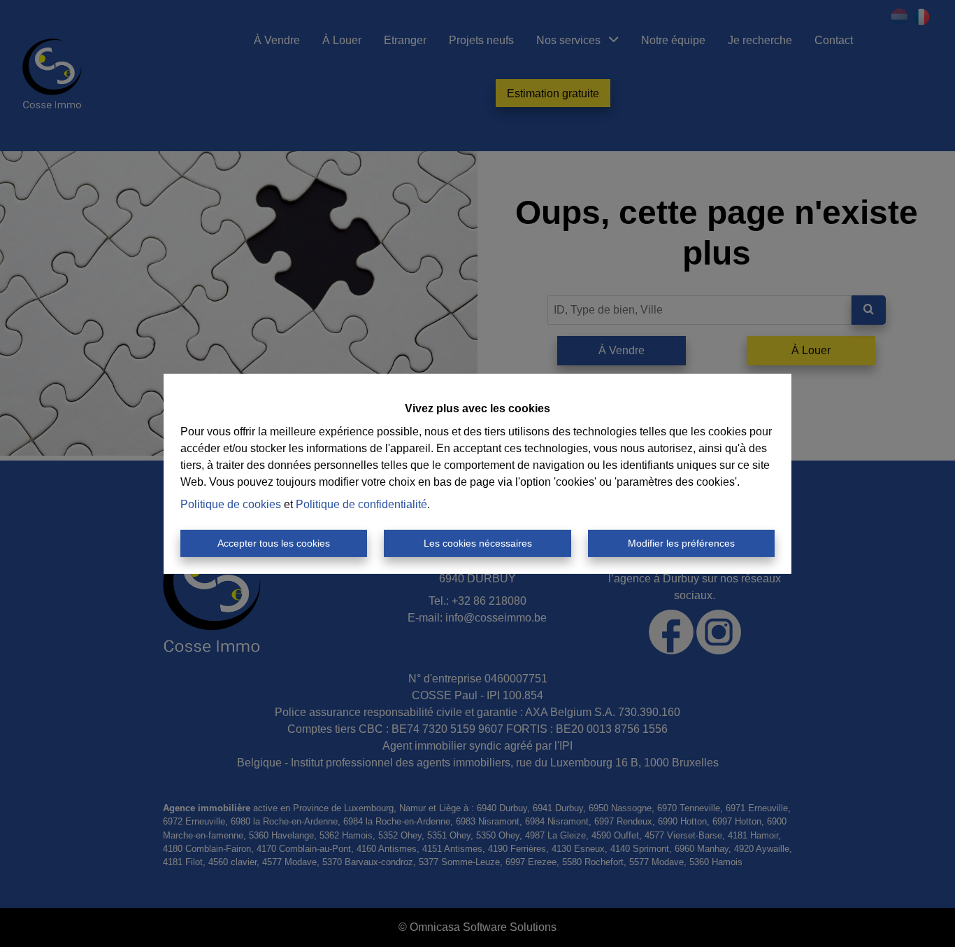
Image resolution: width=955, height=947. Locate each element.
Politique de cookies (230, 504)
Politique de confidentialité (361, 504)
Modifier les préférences (681, 543)
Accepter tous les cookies (273, 543)
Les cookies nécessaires (478, 543)
